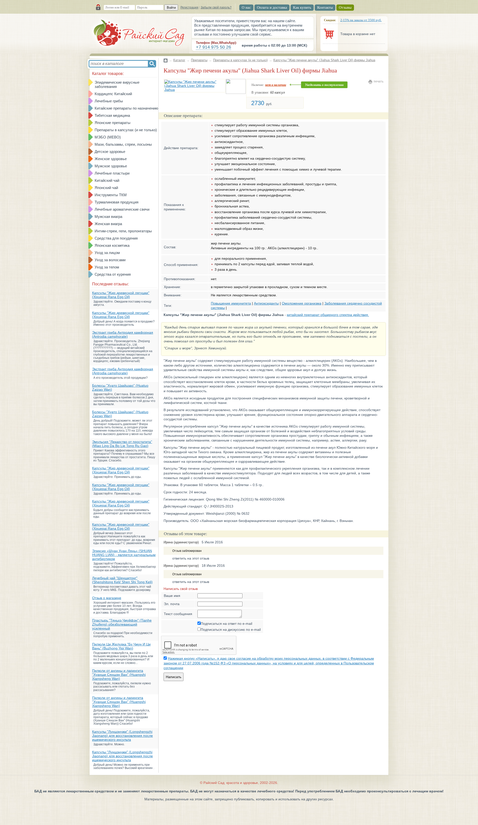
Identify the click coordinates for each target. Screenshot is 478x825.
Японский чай (106, 188)
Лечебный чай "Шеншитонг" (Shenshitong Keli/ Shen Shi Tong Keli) (122, 580)
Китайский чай (107, 180)
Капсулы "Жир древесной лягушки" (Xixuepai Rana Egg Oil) (120, 295)
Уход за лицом (107, 253)
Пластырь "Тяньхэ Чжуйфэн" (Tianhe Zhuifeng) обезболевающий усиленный (122, 624)
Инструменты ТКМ (111, 195)
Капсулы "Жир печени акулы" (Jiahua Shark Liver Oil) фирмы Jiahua (324, 60)
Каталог (179, 60)
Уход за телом (107, 267)
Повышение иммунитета (231, 303)
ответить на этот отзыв (190, 558)
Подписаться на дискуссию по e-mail (231, 630)
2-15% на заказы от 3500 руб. (361, 20)
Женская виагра (108, 224)
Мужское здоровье (111, 166)
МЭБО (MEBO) (108, 137)
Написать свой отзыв (181, 589)
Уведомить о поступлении (324, 85)
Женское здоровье (111, 159)
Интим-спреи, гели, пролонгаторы (123, 231)
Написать (173, 677)
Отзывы (345, 7)
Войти (171, 7)
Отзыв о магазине (106, 598)
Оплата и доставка (272, 7)
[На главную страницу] (166, 57)
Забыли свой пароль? (216, 7)
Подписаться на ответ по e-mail (226, 624)
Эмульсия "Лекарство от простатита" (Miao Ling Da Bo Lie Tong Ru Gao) (122, 444)
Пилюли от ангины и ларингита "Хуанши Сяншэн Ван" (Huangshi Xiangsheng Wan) (119, 675)
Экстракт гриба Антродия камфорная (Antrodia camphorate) (122, 334)
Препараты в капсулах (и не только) (126, 130)
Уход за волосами (110, 260)
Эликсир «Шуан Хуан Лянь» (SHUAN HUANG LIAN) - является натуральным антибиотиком (124, 555)
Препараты (199, 60)
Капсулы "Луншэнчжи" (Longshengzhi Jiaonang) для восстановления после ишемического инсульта (122, 736)
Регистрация (189, 7)
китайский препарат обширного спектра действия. (328, 315)
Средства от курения (113, 274)
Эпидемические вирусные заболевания (117, 84)
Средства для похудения (116, 238)
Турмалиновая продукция (116, 202)
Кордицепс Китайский (113, 94)
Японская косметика (112, 245)
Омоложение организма (301, 303)
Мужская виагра (108, 216)
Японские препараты (112, 123)
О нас (246, 7)
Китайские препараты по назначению (126, 108)
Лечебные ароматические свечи (122, 209)
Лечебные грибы (109, 101)
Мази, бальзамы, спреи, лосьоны (123, 144)
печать (378, 81)
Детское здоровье (110, 151)
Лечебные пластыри (112, 173)
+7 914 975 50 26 (213, 47)
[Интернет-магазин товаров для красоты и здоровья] (139, 34)
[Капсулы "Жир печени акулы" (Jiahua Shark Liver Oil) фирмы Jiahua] (194, 85)
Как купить (302, 7)
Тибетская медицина (112, 115)
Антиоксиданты (266, 303)
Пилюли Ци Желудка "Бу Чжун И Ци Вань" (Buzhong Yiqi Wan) (121, 646)
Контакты (325, 7)
